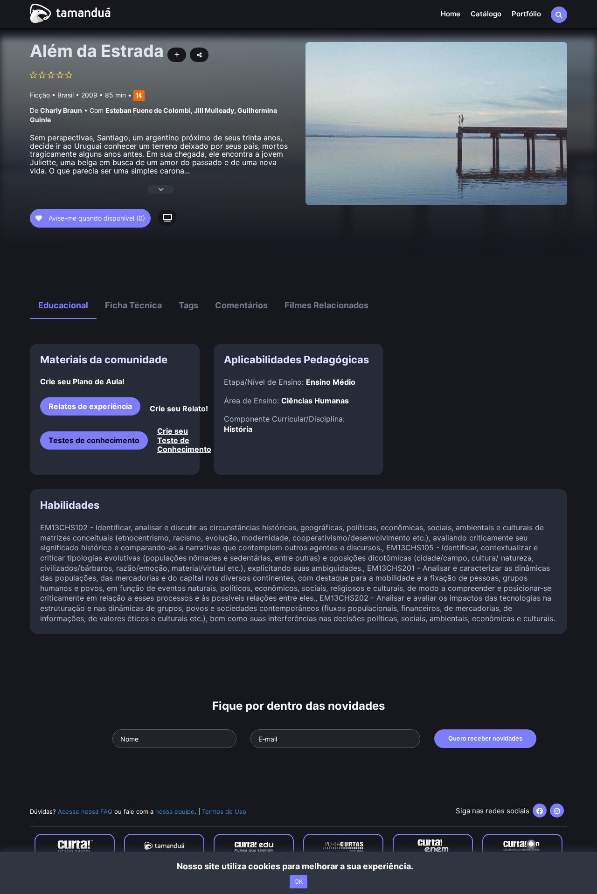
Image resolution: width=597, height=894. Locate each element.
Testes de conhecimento (94, 440)
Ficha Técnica (133, 305)
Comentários (241, 305)
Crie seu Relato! (179, 408)
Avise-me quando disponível (96, 218)
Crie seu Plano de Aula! (82, 381)
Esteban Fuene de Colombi (148, 110)
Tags (188, 305)
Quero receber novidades (485, 738)
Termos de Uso (224, 811)
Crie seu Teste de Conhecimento (173, 440)
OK (298, 881)
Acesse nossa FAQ (85, 811)
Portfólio (526, 13)
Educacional (63, 305)
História (238, 429)
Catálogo (486, 13)
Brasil (65, 95)
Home (450, 13)
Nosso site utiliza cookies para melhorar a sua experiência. (299, 866)
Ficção (40, 95)
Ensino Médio (330, 382)
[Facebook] (540, 811)
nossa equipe (174, 811)
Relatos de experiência (90, 406)
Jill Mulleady (214, 110)
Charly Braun (61, 110)
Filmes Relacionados (326, 305)
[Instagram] (557, 811)
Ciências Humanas (315, 400)
